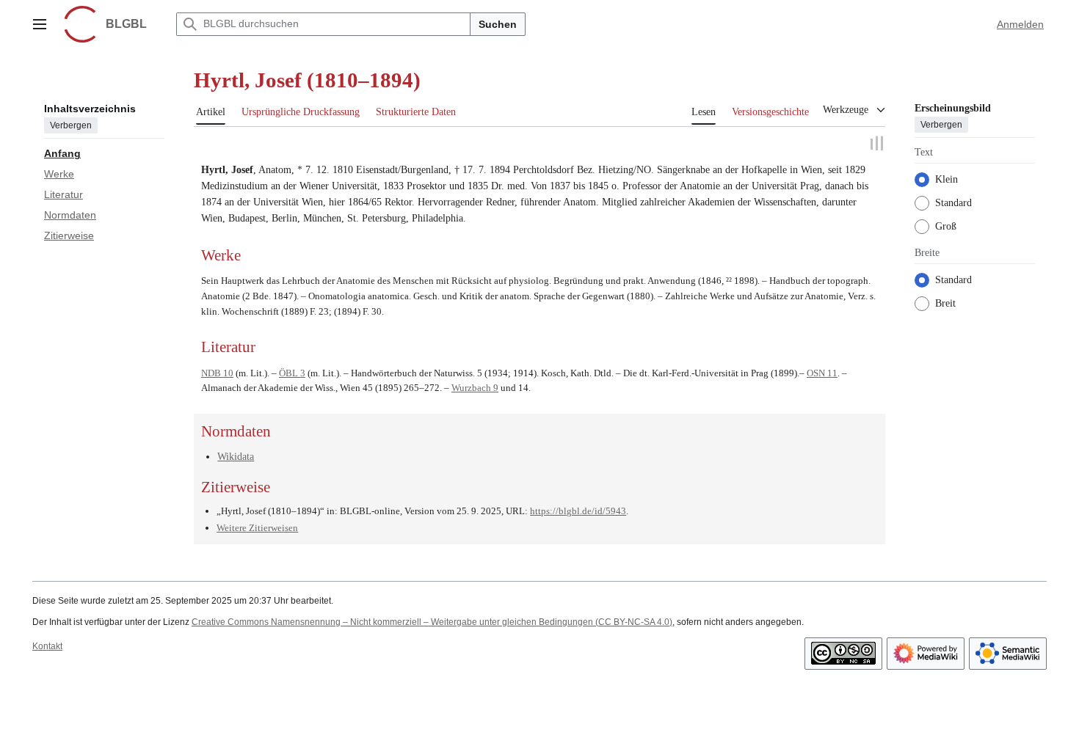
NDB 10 (217, 370)
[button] (39, 24)
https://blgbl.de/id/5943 (578, 509)
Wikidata (235, 454)
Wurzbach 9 (474, 386)
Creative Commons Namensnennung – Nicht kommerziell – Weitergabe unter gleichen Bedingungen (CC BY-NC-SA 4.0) (432, 620)
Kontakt (47, 644)
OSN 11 (822, 370)
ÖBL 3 (292, 370)
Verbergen (71, 125)
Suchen (498, 24)
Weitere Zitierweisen (257, 525)
